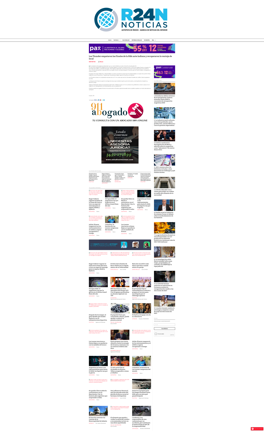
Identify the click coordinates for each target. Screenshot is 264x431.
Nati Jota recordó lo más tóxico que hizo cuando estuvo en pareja (140, 265)
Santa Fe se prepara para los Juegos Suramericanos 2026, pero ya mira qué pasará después (141, 393)
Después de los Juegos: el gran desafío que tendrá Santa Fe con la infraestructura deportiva (94, 177)
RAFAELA (116, 40)
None (101, 61)
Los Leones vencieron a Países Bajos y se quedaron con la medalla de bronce (128, 228)
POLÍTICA (91, 181)
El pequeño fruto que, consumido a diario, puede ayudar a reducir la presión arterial (120, 176)
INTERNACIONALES (137, 40)
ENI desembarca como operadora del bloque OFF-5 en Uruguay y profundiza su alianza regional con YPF (120, 292)
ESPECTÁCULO (114, 269)
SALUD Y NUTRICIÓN (118, 181)
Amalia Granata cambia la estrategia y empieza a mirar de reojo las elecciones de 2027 (164, 310)
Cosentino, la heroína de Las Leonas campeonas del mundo (111, 227)
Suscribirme (164, 328)
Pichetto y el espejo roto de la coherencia (141, 315)
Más (153, 40)
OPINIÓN (130, 177)
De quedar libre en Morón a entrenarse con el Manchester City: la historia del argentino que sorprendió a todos (128, 204)
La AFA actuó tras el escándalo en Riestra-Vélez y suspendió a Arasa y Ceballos (120, 370)
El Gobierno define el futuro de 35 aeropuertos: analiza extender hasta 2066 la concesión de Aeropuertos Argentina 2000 (164, 99)
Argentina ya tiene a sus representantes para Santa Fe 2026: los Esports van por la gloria (144, 203)
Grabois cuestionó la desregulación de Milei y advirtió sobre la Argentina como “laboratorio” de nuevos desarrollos (164, 146)
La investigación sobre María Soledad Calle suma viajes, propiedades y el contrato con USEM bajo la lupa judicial (163, 263)
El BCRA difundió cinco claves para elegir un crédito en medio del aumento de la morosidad (164, 192)
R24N (155, 318)
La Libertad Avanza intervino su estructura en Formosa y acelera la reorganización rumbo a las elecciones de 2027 (163, 287)
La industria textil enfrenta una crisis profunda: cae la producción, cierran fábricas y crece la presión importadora (164, 122)
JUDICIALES (135, 428)
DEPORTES (92, 61)
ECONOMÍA (147, 40)
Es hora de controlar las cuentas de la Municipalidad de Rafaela (98, 419)
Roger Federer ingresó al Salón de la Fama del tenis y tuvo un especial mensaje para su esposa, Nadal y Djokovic (106, 177)
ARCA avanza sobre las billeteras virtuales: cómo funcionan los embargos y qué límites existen (164, 169)
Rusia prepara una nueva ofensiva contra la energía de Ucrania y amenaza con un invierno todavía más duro (120, 345)
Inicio (109, 40)
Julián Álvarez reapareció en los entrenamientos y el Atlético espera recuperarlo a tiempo (95, 229)
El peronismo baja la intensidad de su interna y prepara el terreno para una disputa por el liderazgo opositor (146, 177)
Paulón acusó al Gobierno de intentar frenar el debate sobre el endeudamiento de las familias (163, 215)
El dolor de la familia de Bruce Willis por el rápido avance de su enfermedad (119, 265)
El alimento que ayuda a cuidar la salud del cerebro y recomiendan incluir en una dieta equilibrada (120, 420)
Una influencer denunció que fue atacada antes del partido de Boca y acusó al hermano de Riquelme (119, 393)
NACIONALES (126, 40)
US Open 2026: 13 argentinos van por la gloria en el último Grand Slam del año (111, 202)
